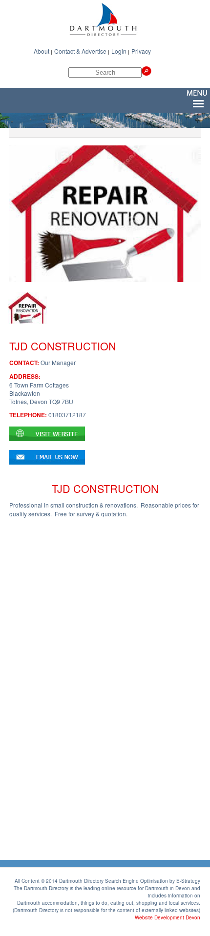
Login (118, 51)
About (41, 51)
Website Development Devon (167, 917)
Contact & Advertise (80, 51)
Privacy (141, 51)
